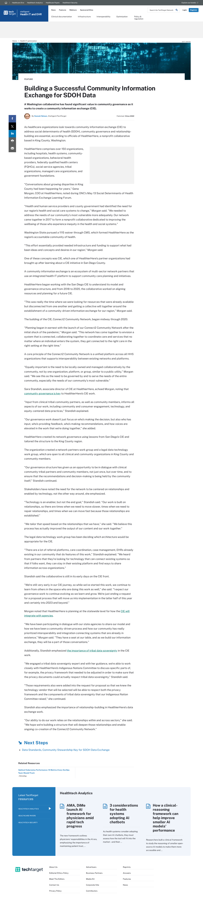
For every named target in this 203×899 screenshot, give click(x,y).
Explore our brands (189, 3)
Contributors (91, 891)
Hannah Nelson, (41, 116)
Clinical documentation (61, 16)
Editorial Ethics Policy (59, 873)
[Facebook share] (12, 118)
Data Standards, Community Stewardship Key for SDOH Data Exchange (66, 749)
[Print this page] (12, 141)
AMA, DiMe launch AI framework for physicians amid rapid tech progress (80, 815)
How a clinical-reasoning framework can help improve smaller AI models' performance (165, 817)
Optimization (122, 16)
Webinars (73, 10)
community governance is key (42, 393)
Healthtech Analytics (35, 3)
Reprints (127, 867)
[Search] (176, 10)
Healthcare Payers (53, 3)
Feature (28, 79)
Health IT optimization (28, 41)
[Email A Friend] (12, 148)
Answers (127, 873)
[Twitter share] (12, 126)
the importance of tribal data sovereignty (92, 650)
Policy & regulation (138, 17)
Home (14, 41)
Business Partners (94, 873)
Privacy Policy (55, 891)
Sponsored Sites (86, 10)
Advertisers (91, 867)
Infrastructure (84, 16)
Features (62, 10)
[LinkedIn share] (12, 133)
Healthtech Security (70, 3)
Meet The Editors (56, 879)
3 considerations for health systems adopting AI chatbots (124, 813)
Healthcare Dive (18, 3)
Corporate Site (92, 885)
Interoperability (103, 16)
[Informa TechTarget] (6, 2)
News (53, 10)
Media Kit (90, 879)
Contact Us (54, 885)
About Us (53, 867)
